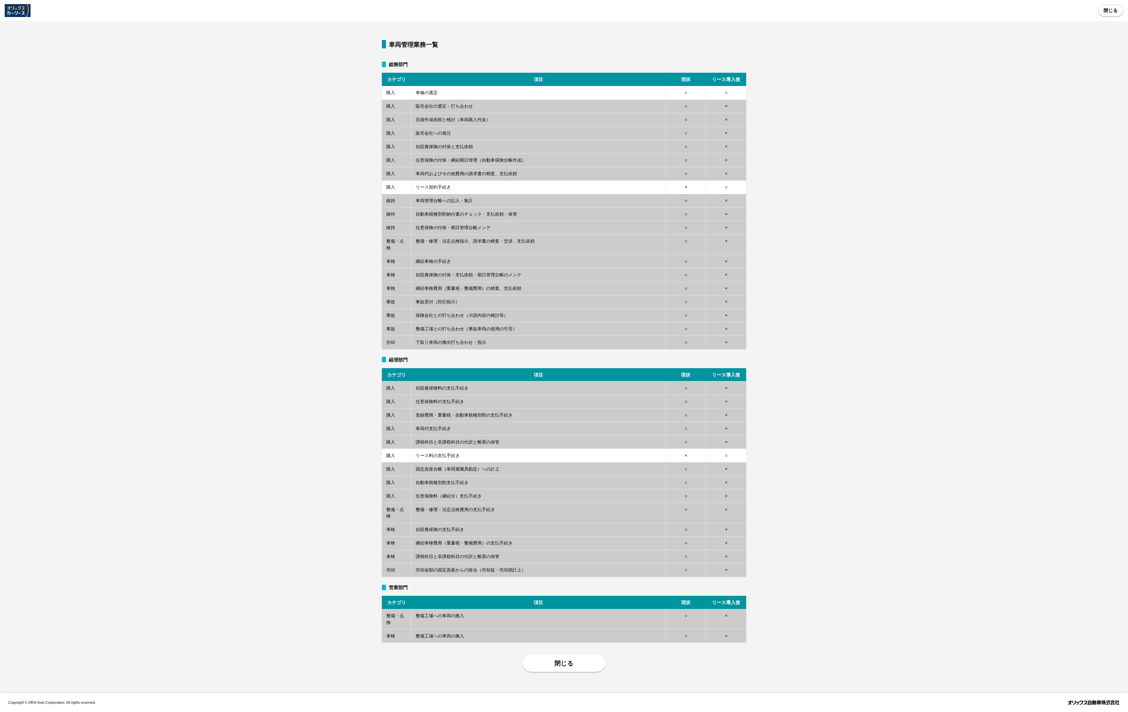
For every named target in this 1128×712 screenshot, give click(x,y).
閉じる (1111, 10)
